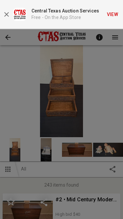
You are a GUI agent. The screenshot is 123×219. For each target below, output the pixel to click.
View (112, 14)
